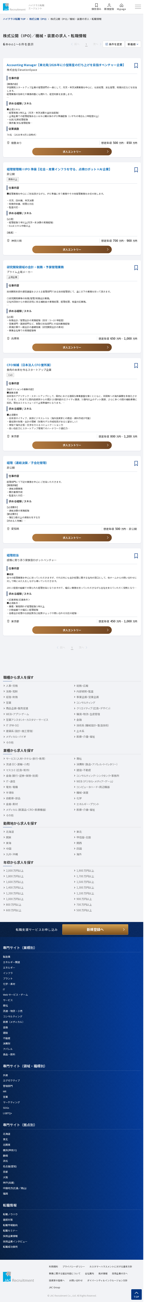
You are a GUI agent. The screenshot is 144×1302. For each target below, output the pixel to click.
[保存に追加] (136, 66)
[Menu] (138, 7)
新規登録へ (95, 929)
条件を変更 (115, 44)
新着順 (132, 44)
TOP (137, 1296)
